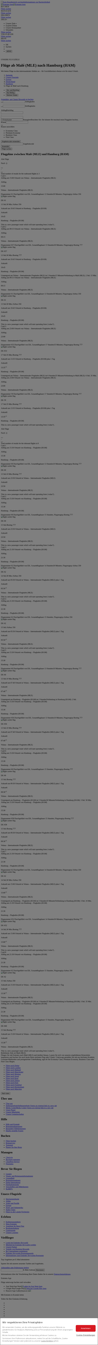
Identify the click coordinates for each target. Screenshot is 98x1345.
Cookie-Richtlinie (47, 1341)
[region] (49, 1331)
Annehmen (86, 1328)
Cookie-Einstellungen (85, 1335)
